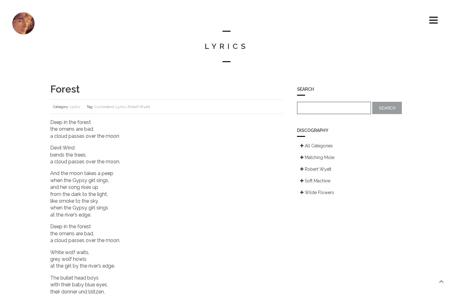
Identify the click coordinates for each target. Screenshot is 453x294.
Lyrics (75, 107)
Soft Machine (317, 180)
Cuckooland (104, 107)
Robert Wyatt (139, 107)
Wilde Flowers (319, 192)
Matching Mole (319, 157)
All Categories (318, 145)
